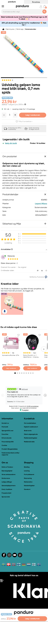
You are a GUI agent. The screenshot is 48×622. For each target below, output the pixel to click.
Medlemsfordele (29, 442)
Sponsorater (6, 497)
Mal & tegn (19, 29)
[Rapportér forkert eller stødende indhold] (46, 270)
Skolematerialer (30, 29)
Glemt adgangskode (31, 434)
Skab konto (28, 430)
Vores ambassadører (9, 474)
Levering (27, 471)
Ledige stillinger (7, 482)
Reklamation (28, 482)
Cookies (4, 445)
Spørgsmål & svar (7, 430)
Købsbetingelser (29, 485)
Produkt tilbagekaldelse (10, 449)
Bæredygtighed (7, 471)
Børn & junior (10, 29)
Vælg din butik (11, 143)
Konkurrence (6, 478)
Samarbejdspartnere (8, 485)
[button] (4, 115)
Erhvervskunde (6, 438)
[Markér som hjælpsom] (38, 270)
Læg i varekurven (32, 115)
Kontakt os (5, 423)
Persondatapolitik (8, 442)
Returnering (28, 478)
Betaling (26, 467)
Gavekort (27, 489)
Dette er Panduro (7, 467)
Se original (22, 267)
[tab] (12, 77)
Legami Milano (41, 203)
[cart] (44, 6)
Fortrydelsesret (29, 474)
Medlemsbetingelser (30, 438)
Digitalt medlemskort (31, 427)
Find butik (5, 427)
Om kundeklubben (30, 423)
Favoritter (5, 434)
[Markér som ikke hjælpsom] (42, 270)
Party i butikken (7, 489)
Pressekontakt (6, 493)
